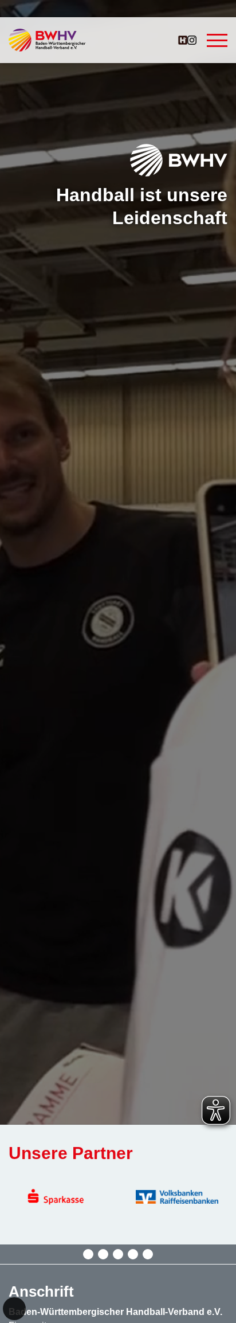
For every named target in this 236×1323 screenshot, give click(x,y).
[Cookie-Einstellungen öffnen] (14, 1308)
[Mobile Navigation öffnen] (217, 40)
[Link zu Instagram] (191, 40)
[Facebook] (103, 1254)
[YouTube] (133, 1254)
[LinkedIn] (148, 1254)
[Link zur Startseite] (47, 40)
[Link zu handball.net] (182, 40)
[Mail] (118, 1254)
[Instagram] (88, 1254)
